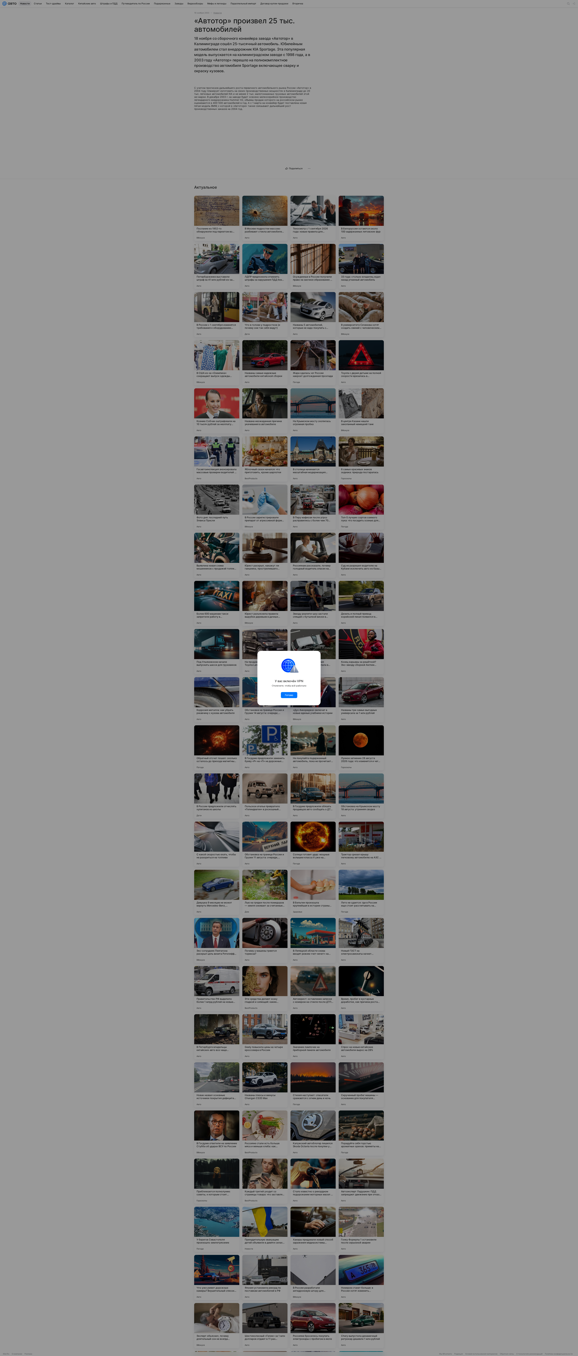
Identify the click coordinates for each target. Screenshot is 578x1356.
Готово (289, 695)
